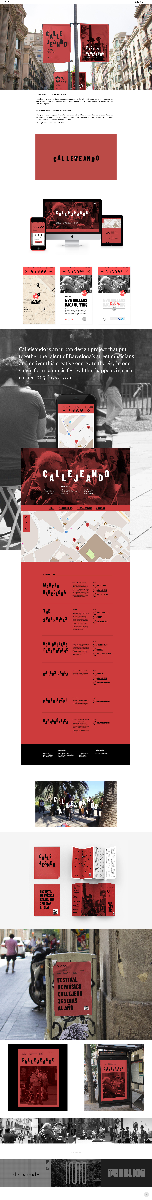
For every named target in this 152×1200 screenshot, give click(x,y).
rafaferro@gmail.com (76, 1195)
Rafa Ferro (8, 2)
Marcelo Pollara (59, 123)
